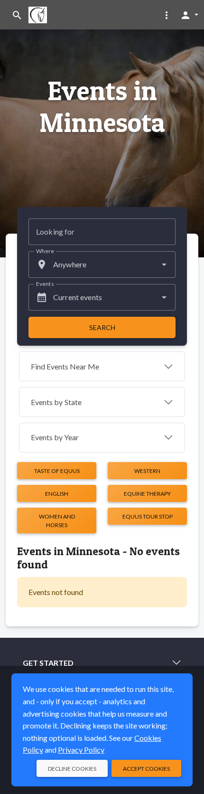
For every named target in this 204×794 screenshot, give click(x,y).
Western (147, 470)
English (56, 493)
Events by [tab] (56, 401)
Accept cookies (146, 768)
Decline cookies (72, 768)
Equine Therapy (147, 493)
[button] (166, 15)
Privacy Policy (81, 749)
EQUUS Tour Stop (147, 516)
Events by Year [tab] (55, 437)
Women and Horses (57, 521)
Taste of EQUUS (57, 470)
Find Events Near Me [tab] (65, 366)
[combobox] (102, 264)
